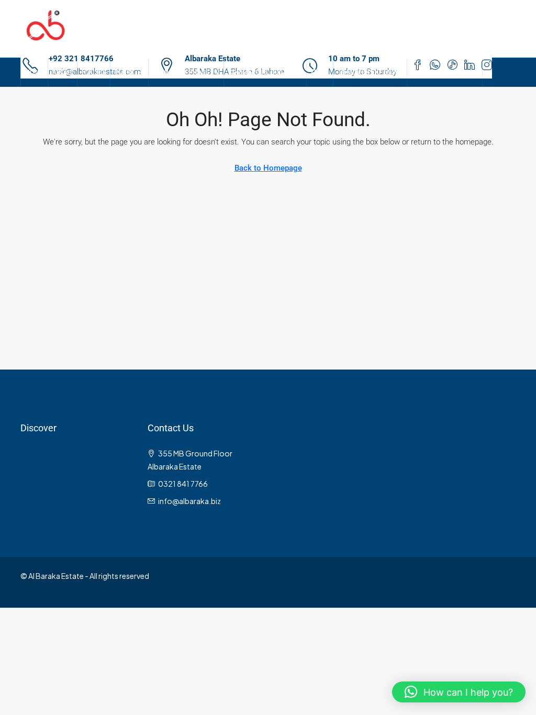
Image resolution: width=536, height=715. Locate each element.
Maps (320, 72)
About (62, 72)
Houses (94, 72)
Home (34, 72)
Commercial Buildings (265, 72)
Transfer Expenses (370, 72)
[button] (459, 692)
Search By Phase (181, 72)
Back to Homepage (268, 168)
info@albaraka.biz (189, 501)
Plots (124, 72)
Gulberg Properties (444, 72)
